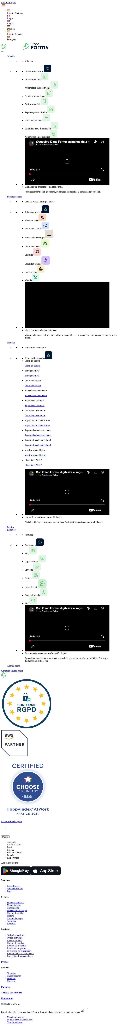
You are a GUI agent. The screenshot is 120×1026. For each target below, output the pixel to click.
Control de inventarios (35, 415)
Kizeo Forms (13, 886)
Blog (9, 891)
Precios (10, 527)
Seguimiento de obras (34, 405)
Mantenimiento (14, 905)
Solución (11, 56)
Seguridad (11, 921)
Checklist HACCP (33, 465)
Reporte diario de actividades (38, 435)
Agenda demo (13, 666)
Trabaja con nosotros (11, 992)
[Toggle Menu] (2, 51)
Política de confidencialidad (19, 1019)
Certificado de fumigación (19, 951)
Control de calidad (15, 913)
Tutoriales (11, 973)
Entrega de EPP (32, 375)
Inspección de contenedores (37, 425)
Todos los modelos (15, 935)
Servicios (11, 978)
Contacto (11, 981)
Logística (11, 923)
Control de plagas (15, 918)
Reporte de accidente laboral (38, 445)
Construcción (13, 908)
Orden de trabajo (32, 365)
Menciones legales (15, 1017)
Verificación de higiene (35, 455)
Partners (5, 987)
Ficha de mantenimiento (36, 395)
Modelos (11, 342)
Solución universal (15, 902)
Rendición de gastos (16, 948)
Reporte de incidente (16, 945)
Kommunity (7, 998)
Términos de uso (14, 1022)
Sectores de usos (14, 196)
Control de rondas (33, 385)
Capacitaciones (14, 976)
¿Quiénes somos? (15, 888)
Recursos (11, 530)
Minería (10, 915)
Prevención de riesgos (17, 910)
